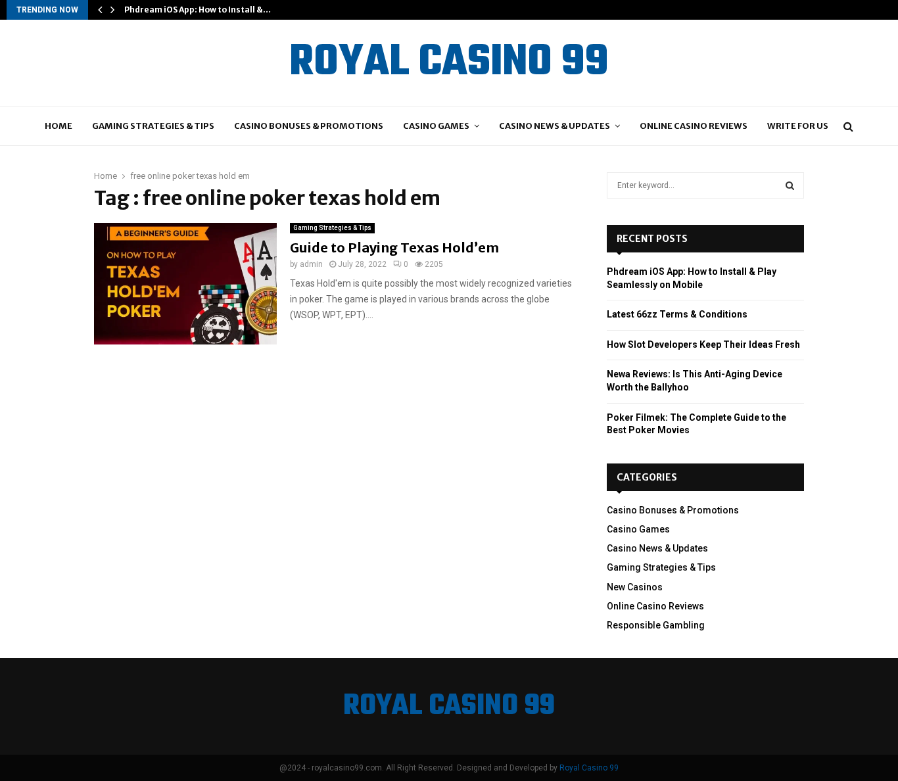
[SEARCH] (790, 185)
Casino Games (436, 125)
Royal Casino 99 (589, 767)
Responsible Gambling (656, 625)
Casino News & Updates (554, 125)
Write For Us (797, 125)
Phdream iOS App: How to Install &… (197, 9)
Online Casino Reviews (693, 125)
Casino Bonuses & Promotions (308, 125)
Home (58, 125)
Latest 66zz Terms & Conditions (677, 314)
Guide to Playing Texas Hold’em (394, 247)
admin (311, 264)
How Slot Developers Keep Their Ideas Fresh (703, 344)
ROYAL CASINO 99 (449, 63)
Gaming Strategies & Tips (153, 125)
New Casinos (635, 587)
